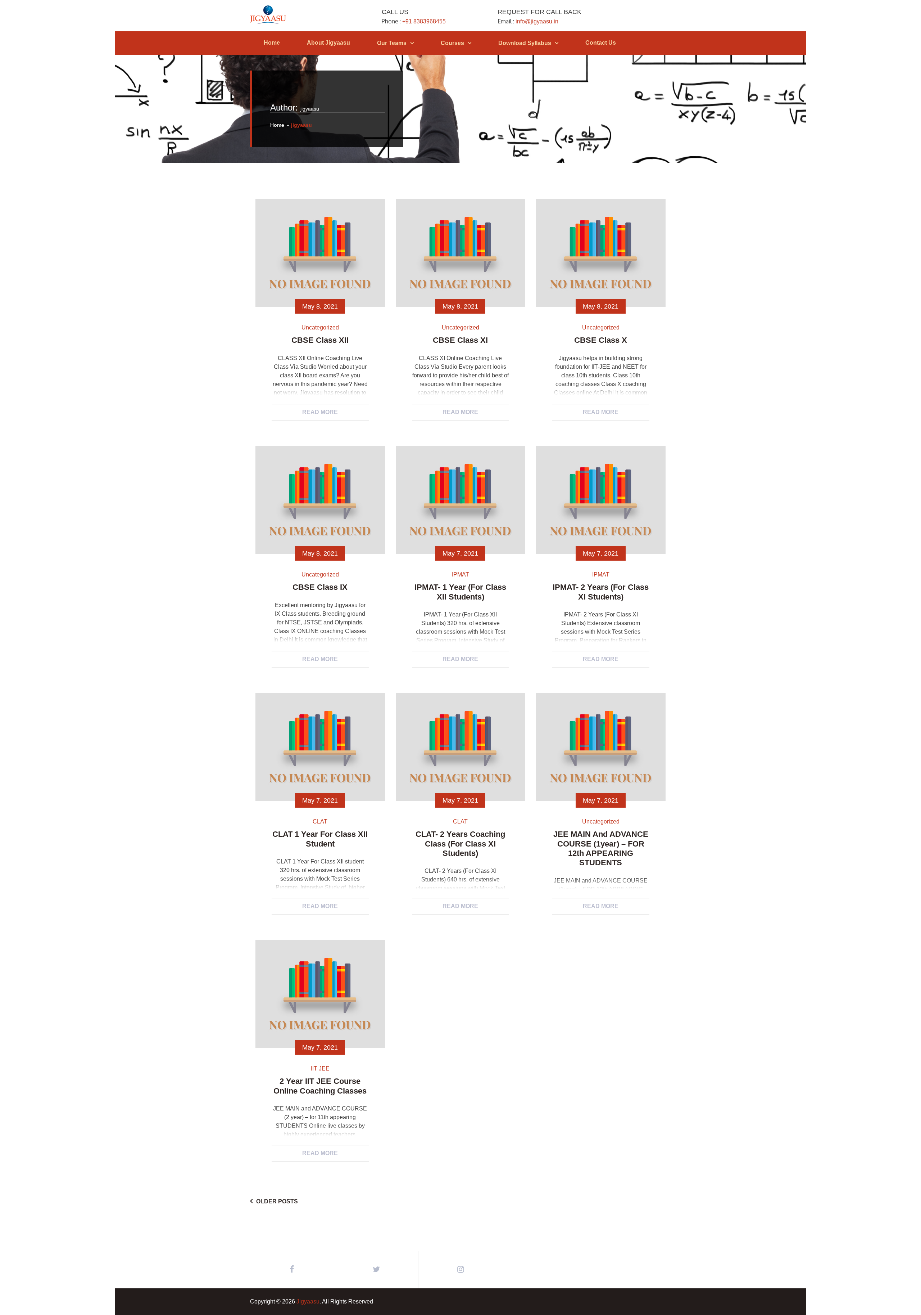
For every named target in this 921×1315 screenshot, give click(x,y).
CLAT (320, 821)
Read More (320, 412)
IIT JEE (320, 1068)
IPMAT (460, 574)
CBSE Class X (600, 340)
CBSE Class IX (320, 587)
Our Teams (392, 43)
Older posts (277, 1201)
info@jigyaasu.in (537, 21)
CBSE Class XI (460, 340)
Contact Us (600, 43)
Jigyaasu (307, 1301)
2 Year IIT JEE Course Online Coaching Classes (320, 1086)
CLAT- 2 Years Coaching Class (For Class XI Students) (460, 844)
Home (272, 43)
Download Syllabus (524, 43)
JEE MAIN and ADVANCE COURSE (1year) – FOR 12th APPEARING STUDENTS (600, 848)
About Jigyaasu (328, 43)
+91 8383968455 (424, 21)
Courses (452, 43)
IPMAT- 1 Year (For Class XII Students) (460, 592)
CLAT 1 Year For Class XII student (320, 839)
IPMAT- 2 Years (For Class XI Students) (601, 592)
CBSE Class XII (320, 340)
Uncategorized (320, 327)
